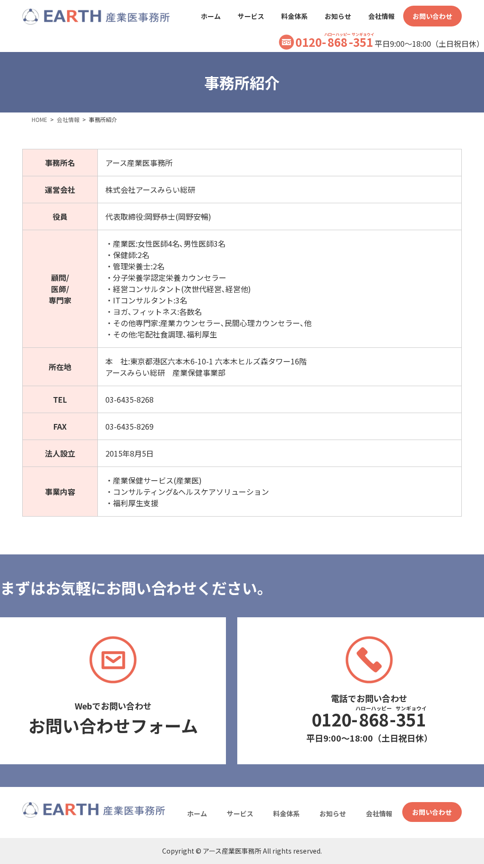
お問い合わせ (432, 812)
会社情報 (379, 813)
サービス (240, 813)
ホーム (197, 813)
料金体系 (286, 813)
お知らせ (333, 813)
